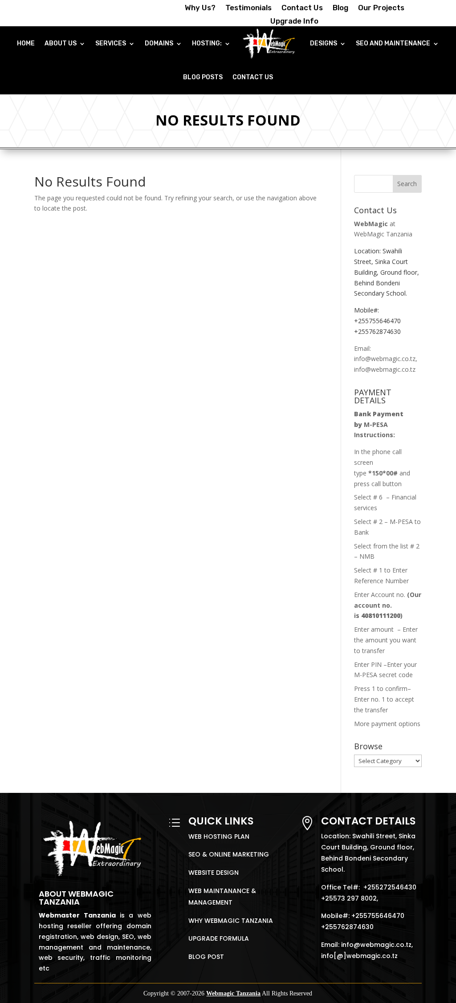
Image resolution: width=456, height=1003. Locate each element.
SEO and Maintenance (393, 43)
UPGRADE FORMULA (218, 938)
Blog (340, 8)
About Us (61, 43)
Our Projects (381, 8)
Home (26, 43)
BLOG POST (206, 956)
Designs (323, 43)
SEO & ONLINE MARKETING (228, 854)
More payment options (387, 723)
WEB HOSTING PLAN (218, 836)
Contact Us (302, 8)
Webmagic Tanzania (233, 993)
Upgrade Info (294, 21)
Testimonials (248, 8)
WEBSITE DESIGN (213, 872)
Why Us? (200, 8)
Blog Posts (203, 77)
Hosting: (207, 43)
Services (110, 43)
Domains (159, 43)
